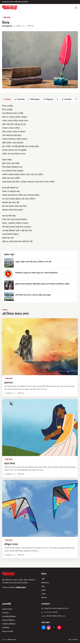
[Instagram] (49, 627)
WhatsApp (35, 99)
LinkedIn (68, 99)
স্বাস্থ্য (42, 586)
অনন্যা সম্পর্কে (7, 609)
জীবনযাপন (45, 583)
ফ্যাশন (43, 590)
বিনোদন (44, 598)
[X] (54, 627)
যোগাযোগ (5, 613)
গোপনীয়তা (5, 628)
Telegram (49, 99)
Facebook (21, 99)
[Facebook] (43, 627)
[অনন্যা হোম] (9, 7)
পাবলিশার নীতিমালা (9, 624)
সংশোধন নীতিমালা (8, 620)
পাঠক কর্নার (6, 17)
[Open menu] (76, 8)
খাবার (43, 594)
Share (8, 99)
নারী (42, 579)
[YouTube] (59, 627)
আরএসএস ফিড (7, 631)
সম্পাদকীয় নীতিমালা (9, 616)
